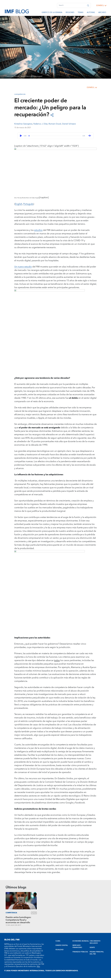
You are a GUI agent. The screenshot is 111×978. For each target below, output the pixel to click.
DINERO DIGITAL (62, 945)
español (100, 5)
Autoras (91, 13)
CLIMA (58, 941)
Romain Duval (55, 124)
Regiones (70, 13)
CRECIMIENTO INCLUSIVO (95, 942)
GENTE (92, 947)
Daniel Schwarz (69, 124)
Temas (80, 13)
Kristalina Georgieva (23, 124)
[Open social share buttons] (52, 114)
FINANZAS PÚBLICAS (80, 952)
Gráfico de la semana (52, 13)
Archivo (102, 13)
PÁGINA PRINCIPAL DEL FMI (97, 953)
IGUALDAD (60, 950)
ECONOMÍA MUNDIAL (81, 941)
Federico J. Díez (40, 124)
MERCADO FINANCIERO (77, 946)
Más (38, 966)
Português (28, 204)
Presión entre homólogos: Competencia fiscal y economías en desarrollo (18, 920)
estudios (38, 230)
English (18, 204)
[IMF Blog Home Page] (17, 11)
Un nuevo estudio (23, 267)
